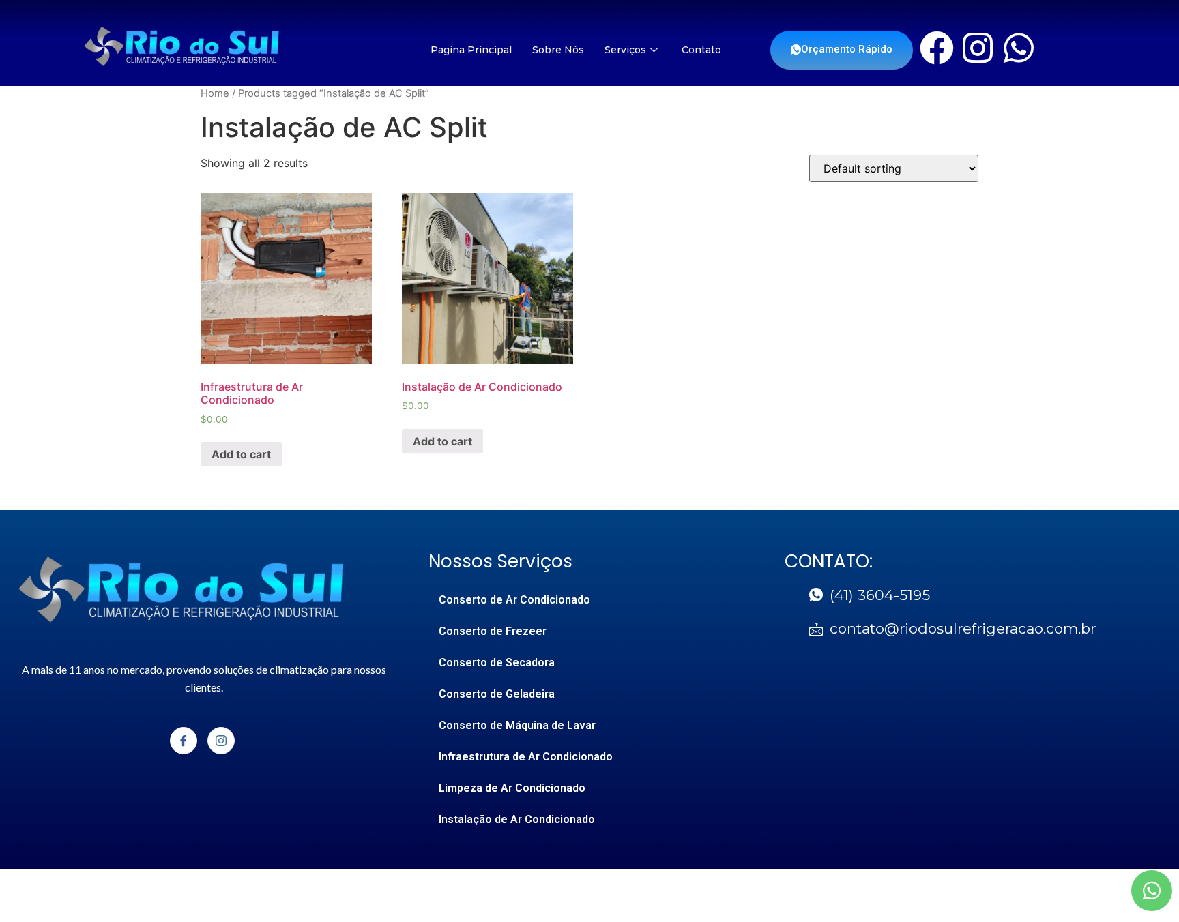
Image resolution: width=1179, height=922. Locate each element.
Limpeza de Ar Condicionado (512, 788)
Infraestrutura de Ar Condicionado (526, 756)
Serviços (625, 50)
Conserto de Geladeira (497, 693)
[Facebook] (937, 48)
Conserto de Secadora (497, 662)
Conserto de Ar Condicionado (514, 599)
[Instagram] (978, 48)
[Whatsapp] (1019, 48)
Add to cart (241, 454)
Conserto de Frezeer (493, 631)
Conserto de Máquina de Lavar (517, 725)
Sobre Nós (558, 50)
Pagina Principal (471, 50)
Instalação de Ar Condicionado (517, 819)
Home (215, 93)
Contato (701, 50)
